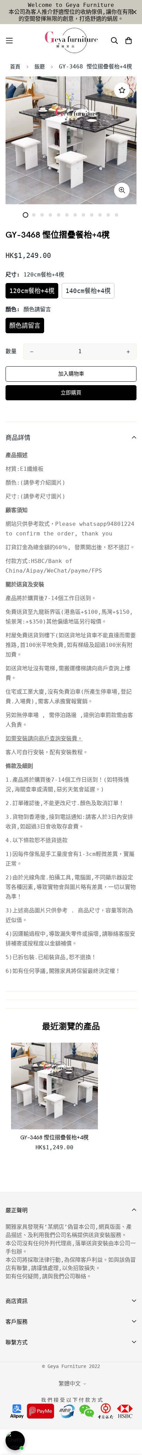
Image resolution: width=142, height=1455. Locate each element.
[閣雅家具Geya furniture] (71, 40)
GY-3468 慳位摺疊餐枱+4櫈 (54, 1137)
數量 (11, 351)
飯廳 (39, 67)
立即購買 (71, 393)
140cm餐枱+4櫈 (88, 290)
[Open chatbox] (15, 1440)
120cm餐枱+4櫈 (31, 290)
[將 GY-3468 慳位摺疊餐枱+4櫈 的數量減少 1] (32, 352)
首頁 (15, 67)
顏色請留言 (24, 325)
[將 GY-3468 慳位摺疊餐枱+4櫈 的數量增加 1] (128, 352)
